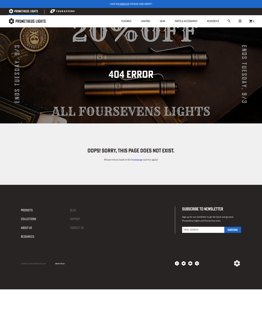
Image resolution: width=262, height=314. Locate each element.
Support (75, 219)
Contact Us (77, 228)
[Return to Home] (27, 21)
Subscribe (233, 229)
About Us (26, 228)
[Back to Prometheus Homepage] (23, 11)
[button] (229, 21)
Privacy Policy (60, 264)
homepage (137, 159)
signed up (124, 3)
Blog (73, 210)
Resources (27, 236)
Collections (28, 219)
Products (27, 210)
